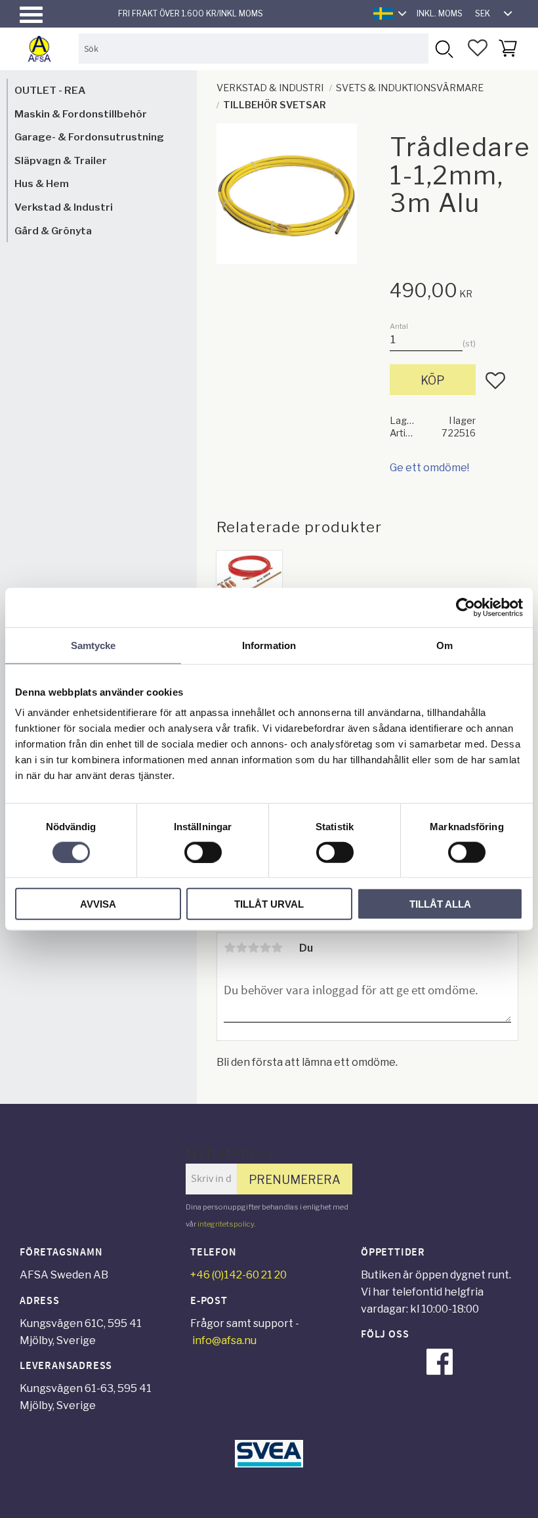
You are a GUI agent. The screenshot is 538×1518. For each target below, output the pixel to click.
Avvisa (98, 904)
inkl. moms (440, 13)
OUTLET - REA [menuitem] (49, 90)
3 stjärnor (253, 948)
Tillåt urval (269, 904)
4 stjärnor (265, 948)
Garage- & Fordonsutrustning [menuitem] (89, 137)
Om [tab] (444, 644)
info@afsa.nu (224, 1340)
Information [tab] (269, 644)
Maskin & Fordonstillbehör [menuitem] (80, 114)
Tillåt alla (440, 904)
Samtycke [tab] (93, 644)
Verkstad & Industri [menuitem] (63, 207)
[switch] (203, 851)
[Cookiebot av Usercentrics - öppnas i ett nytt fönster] (465, 607)
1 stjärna (230, 948)
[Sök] (443, 48)
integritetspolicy (225, 1224)
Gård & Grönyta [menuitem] (53, 230)
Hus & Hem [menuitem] (41, 183)
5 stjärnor (277, 948)
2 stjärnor (241, 948)
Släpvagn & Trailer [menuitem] (60, 160)
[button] (31, 14)
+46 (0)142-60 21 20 (238, 1275)
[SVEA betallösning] (269, 1464)
